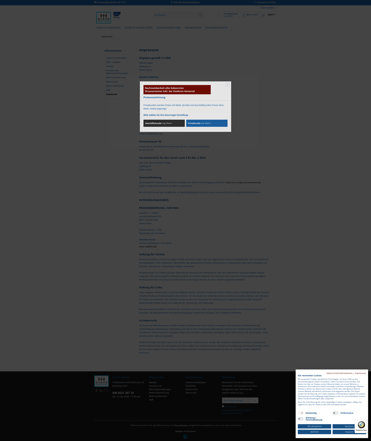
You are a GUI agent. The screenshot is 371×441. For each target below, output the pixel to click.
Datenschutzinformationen (340, 373)
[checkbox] (301, 413)
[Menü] (366, 421)
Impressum (360, 373)
